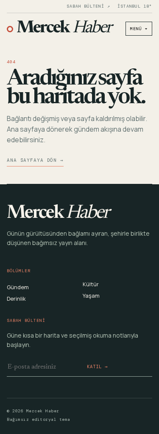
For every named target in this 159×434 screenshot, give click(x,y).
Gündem (18, 287)
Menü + (139, 28)
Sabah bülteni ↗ (88, 6)
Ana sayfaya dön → (35, 160)
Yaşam (91, 295)
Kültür (91, 284)
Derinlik (16, 298)
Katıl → (97, 366)
